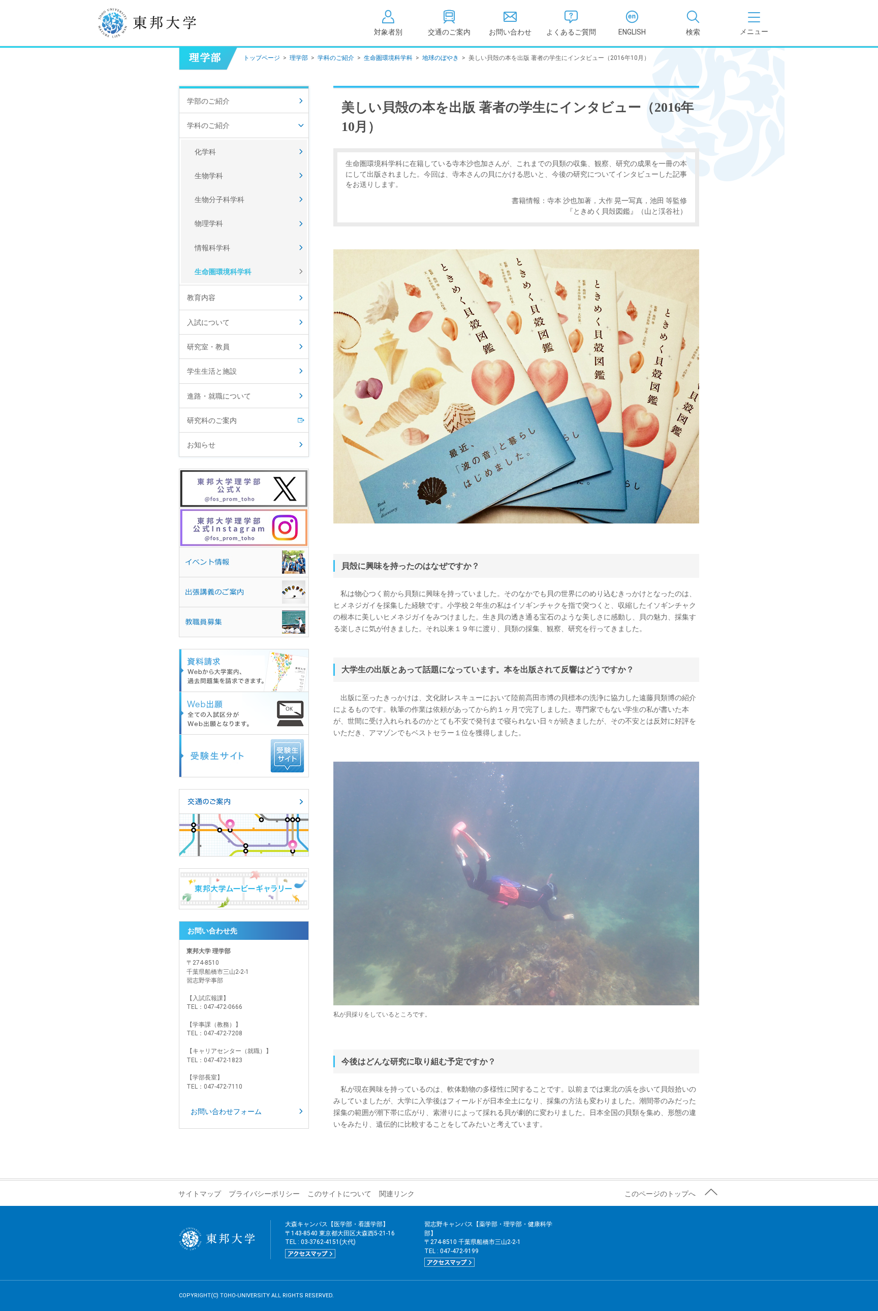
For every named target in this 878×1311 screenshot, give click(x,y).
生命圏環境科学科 (388, 57)
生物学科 (209, 176)
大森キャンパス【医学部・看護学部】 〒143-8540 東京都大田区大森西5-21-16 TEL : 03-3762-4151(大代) (340, 1238)
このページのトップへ (660, 1194)
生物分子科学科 (219, 199)
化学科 (205, 152)
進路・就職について (219, 396)
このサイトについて (339, 1194)
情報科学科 (212, 248)
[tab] (693, 23)
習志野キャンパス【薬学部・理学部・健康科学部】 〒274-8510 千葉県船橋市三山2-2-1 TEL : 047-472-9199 (488, 1243)
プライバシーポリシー (264, 1194)
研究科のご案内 (212, 420)
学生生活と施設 (212, 371)
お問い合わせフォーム (226, 1111)
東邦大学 (158, 23)
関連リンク (397, 1194)
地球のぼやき (440, 57)
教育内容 (201, 297)
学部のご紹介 (208, 101)
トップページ (261, 57)
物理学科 (209, 223)
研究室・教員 (208, 347)
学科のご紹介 (336, 57)
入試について (208, 322)
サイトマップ (199, 1194)
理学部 (299, 57)
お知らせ (201, 445)
